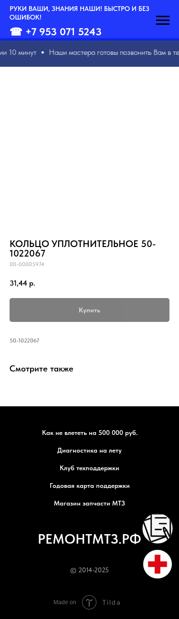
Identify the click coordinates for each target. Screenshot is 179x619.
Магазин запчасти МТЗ (89, 503)
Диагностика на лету (89, 450)
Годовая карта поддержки (90, 485)
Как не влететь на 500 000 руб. (89, 432)
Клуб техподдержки (89, 468)
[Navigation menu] (162, 20)
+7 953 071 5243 (63, 31)
